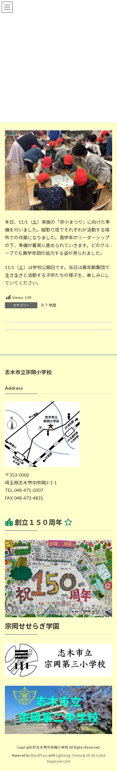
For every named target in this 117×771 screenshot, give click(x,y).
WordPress (39, 755)
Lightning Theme (69, 755)
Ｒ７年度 (48, 305)
